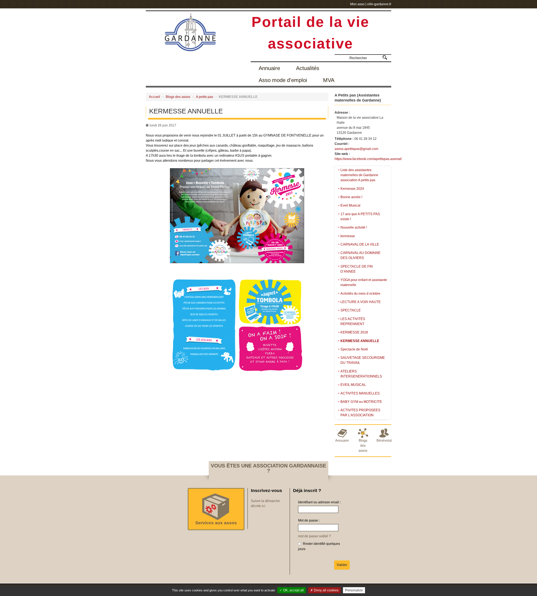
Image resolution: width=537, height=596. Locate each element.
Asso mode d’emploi (283, 80)
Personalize (354, 590)
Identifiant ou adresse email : (319, 502)
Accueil (154, 97)
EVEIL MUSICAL (353, 384)
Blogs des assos (178, 97)
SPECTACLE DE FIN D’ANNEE (356, 269)
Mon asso (357, 4)
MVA (328, 80)
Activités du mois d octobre (360, 293)
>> (384, 57)
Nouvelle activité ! (353, 227)
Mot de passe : (309, 520)
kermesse (347, 236)
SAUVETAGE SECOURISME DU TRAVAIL (362, 360)
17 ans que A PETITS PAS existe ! (360, 216)
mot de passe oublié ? (314, 536)
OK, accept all (293, 590)
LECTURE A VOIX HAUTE (360, 302)
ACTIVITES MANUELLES (360, 393)
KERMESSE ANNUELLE (359, 341)
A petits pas (204, 97)
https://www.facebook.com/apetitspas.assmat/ (368, 159)
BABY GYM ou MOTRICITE (361, 401)
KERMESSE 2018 (354, 332)
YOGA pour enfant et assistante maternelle (363, 282)
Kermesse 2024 (352, 188)
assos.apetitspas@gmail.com (356, 149)
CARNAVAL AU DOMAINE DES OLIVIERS (360, 255)
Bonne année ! (351, 197)
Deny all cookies (326, 590)
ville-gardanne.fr (379, 4)
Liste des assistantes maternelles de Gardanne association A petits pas (359, 175)
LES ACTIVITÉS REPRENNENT (352, 321)
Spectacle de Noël (354, 349)
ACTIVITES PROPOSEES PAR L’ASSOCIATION (360, 412)
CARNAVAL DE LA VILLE (359, 244)
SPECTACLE (350, 310)
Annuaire (269, 68)
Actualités (307, 68)
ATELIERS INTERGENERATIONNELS (361, 374)
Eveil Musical (350, 205)
